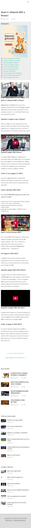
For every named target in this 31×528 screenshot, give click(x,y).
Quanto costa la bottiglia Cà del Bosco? (18, 490)
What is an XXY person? (13, 455)
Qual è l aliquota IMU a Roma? (11, 58)
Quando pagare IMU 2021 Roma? (12, 73)
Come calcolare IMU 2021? (10, 67)
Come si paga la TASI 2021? (11, 77)
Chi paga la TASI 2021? (9, 71)
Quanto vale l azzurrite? (13, 483)
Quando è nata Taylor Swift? (15, 420)
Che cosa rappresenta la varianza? (16, 496)
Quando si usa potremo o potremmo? (17, 432)
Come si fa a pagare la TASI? (11, 65)
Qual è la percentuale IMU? (10, 69)
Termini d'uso (8, 520)
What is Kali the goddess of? (15, 477)
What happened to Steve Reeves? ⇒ (16, 357)
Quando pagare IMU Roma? (11, 62)
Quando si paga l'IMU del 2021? (12, 75)
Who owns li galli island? (14, 471)
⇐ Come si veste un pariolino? (15, 353)
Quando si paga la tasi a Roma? (11, 60)
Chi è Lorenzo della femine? (14, 426)
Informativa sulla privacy (19, 520)
